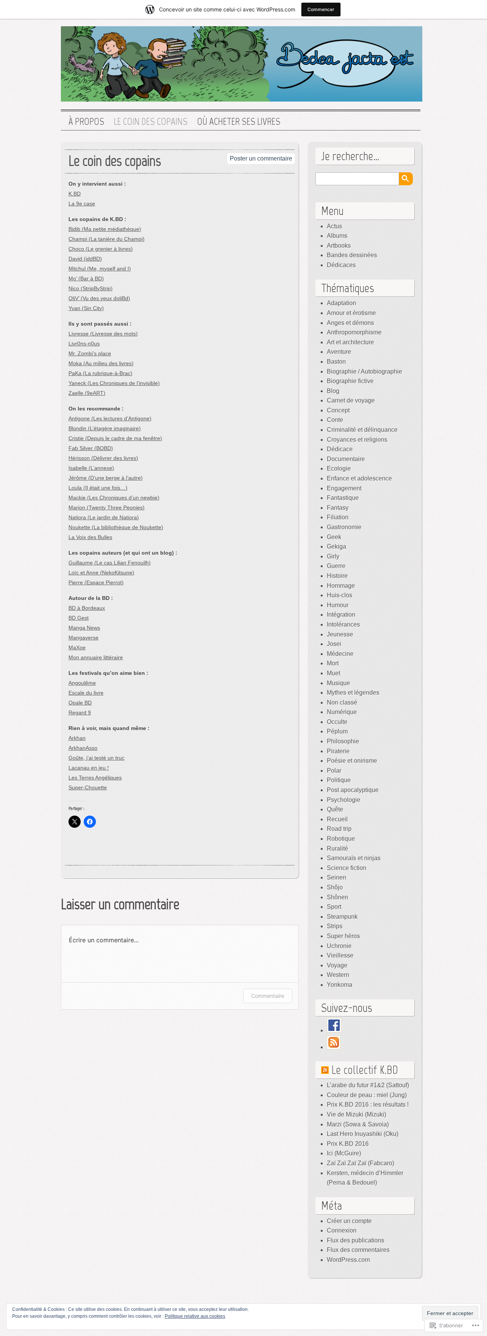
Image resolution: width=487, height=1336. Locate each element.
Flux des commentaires (358, 1250)
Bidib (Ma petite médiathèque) (104, 229)
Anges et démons (350, 323)
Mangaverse (83, 638)
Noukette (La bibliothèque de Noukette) (115, 527)
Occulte (337, 722)
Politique (339, 780)
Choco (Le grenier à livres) (100, 249)
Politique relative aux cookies (195, 1316)
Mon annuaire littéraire (95, 657)
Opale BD (80, 703)
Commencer (320, 9)
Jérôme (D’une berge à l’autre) (105, 478)
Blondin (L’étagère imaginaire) (104, 428)
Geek (334, 537)
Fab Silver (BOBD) (90, 448)
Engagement (344, 488)
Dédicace (340, 449)
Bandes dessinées (352, 255)
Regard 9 (79, 712)
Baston (336, 361)
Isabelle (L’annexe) (91, 468)
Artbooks (339, 245)
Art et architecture (350, 342)
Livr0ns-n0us (84, 343)
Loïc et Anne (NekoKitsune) (101, 572)
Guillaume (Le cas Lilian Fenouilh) (109, 563)
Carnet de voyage (351, 400)
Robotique (341, 838)
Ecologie (339, 468)
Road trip (339, 828)
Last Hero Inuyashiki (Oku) (362, 1134)
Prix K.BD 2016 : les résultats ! (368, 1104)
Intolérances (343, 624)
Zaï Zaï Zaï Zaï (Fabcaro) (360, 1163)
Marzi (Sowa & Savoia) (358, 1124)
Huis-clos (339, 595)
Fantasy (338, 507)
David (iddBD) (85, 259)
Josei (334, 644)
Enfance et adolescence (359, 478)
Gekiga (336, 546)
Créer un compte (349, 1221)
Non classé (342, 702)
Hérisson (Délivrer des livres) (103, 458)
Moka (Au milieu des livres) (101, 363)
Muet (333, 673)
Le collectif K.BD (364, 1069)
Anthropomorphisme (354, 332)
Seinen (336, 877)
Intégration (341, 614)
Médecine (340, 654)
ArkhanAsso (82, 748)
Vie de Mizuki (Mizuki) (356, 1114)
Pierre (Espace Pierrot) (96, 582)
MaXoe (77, 647)
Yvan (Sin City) (86, 308)
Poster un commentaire (261, 158)
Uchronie (339, 946)
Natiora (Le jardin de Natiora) (103, 517)
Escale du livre (85, 693)
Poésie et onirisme (352, 760)
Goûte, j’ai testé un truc (96, 758)
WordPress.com (348, 1259)
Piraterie (338, 751)
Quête (335, 809)
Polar (334, 770)
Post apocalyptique (353, 790)
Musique (338, 683)
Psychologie (343, 800)
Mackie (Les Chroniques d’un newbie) (113, 498)
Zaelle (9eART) (86, 393)
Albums (337, 235)
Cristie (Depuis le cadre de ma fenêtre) (115, 438)
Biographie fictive (350, 381)
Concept (338, 410)
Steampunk (342, 916)
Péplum (337, 731)
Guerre (336, 566)
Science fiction (346, 868)
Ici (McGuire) (344, 1153)
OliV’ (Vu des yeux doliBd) (99, 298)
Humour (338, 605)
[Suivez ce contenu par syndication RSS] (325, 1069)
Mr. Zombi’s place (89, 353)
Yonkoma (339, 984)
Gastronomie (344, 527)
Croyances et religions (357, 439)
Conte (335, 420)
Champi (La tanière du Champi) (106, 239)
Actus (334, 226)
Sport (334, 906)
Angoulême (82, 683)
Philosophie (343, 741)
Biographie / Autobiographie (364, 371)
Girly (333, 556)
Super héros (343, 936)
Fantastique (343, 498)
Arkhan (77, 738)
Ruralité (337, 848)
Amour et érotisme (351, 313)
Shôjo (335, 887)
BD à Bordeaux (86, 608)
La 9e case (81, 203)
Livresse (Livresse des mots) (103, 334)
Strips (334, 926)
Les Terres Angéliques (95, 778)
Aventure (339, 351)
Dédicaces (341, 265)
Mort (333, 663)
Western (338, 975)
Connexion (341, 1230)
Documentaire (346, 459)
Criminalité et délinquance (362, 429)
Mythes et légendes (353, 692)
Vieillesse (340, 955)
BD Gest (78, 618)
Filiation (338, 517)
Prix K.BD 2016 (348, 1143)
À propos (86, 122)
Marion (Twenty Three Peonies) (106, 507)
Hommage (341, 585)
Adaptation (341, 303)
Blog (333, 391)
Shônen (337, 897)
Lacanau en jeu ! (88, 768)
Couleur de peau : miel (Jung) (367, 1095)
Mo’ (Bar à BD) (86, 278)
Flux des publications (355, 1240)
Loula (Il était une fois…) (97, 488)
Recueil (337, 819)
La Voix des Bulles (90, 537)
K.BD (74, 194)
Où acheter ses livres (238, 122)
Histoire (337, 576)
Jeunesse (340, 634)
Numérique (342, 712)
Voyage (337, 965)
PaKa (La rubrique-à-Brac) (100, 373)
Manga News (84, 628)
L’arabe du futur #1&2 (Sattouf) (368, 1085)
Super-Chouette (87, 787)
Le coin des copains (151, 122)
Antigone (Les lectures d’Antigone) (109, 418)
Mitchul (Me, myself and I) (99, 269)
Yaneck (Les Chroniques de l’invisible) (114, 383)
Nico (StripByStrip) (90, 288)
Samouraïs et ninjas (353, 858)
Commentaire (267, 995)
